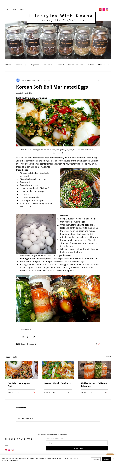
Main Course (48, 65)
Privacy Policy (13, 460)
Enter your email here (54, 438)
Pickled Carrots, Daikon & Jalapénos (94, 385)
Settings (96, 459)
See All (108, 357)
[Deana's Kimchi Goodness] (58, 370)
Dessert (61, 65)
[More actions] (98, 80)
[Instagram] (104, 9)
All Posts (8, 65)
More (100, 65)
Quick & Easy (21, 65)
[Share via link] (34, 337)
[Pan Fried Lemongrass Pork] (21, 370)
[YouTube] (100, 9)
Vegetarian (35, 65)
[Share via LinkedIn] (28, 337)
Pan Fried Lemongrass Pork (19, 385)
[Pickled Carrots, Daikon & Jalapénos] (94, 370)
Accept (106, 459)
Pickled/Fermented (75, 65)
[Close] (113, 459)
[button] (108, 65)
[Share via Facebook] (17, 337)
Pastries (91, 65)
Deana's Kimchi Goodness (57, 383)
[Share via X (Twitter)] (23, 337)
